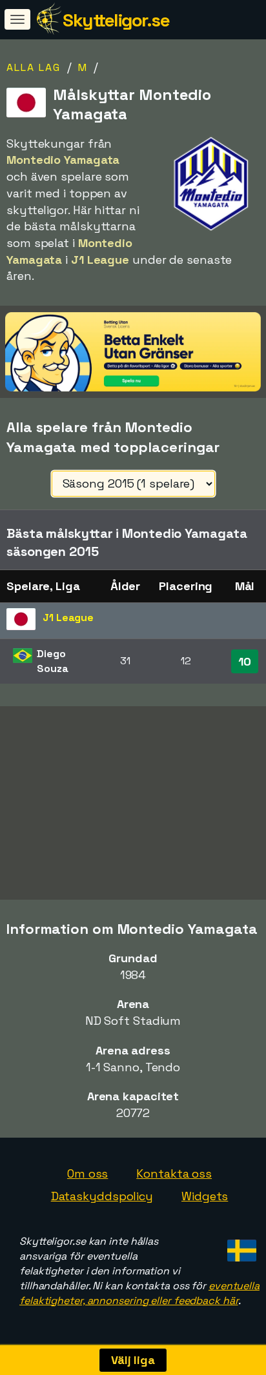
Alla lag (33, 67)
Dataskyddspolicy (102, 1196)
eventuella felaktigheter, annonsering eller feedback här (139, 1293)
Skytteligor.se (116, 20)
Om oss (87, 1173)
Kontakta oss (174, 1173)
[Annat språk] (240, 1246)
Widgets (204, 1196)
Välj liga (133, 1359)
